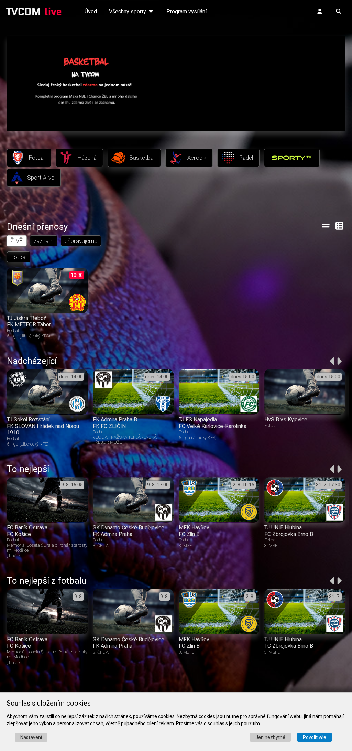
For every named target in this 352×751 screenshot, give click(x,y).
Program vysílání (186, 11)
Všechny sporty (128, 11)
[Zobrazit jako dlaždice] (339, 225)
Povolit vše (314, 737)
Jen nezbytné (270, 737)
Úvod (91, 11)
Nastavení (31, 737)
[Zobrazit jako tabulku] (325, 225)
